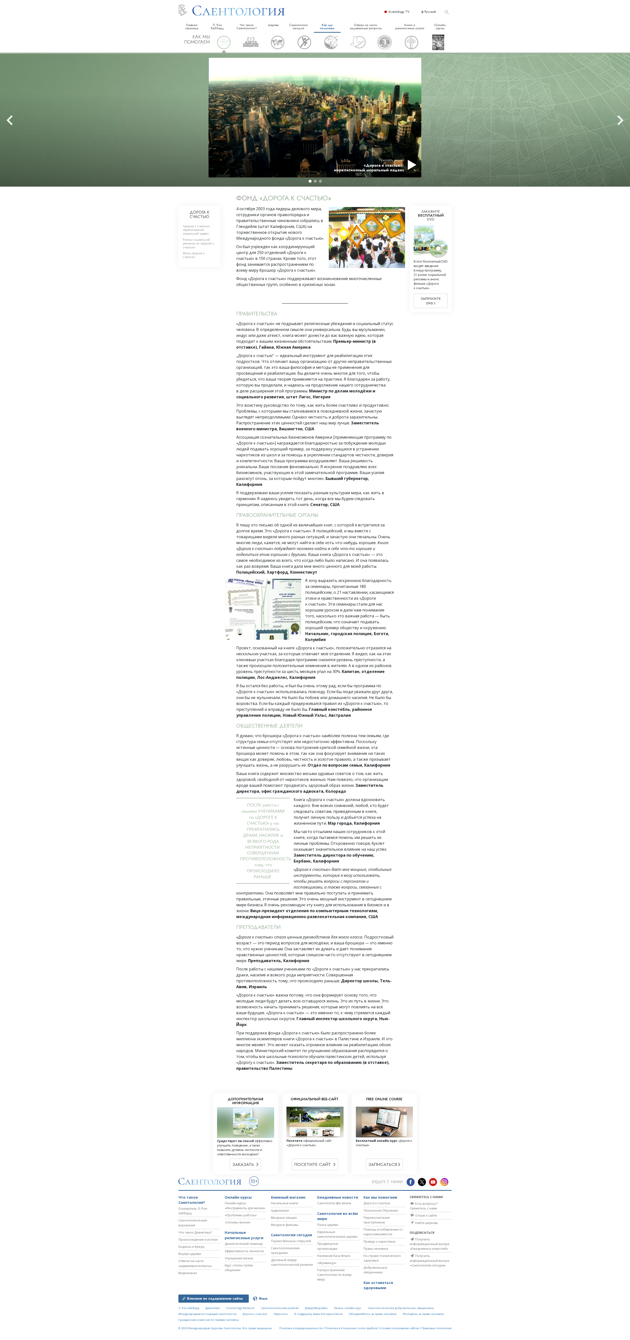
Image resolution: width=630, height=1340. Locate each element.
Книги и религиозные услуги (409, 26)
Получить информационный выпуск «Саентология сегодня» (429, 1260)
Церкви (273, 25)
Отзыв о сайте (425, 1215)
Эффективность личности (244, 1251)
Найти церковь (426, 1223)
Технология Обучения (380, 1210)
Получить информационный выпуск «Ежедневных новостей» (429, 1244)
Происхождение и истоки (198, 1239)
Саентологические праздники (285, 1250)
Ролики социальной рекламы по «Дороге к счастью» (198, 243)
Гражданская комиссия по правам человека (208, 1320)
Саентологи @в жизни (334, 1203)
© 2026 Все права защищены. (225, 1328)
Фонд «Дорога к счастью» (194, 255)
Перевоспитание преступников (376, 1219)
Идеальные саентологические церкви (337, 1234)
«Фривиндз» (326, 1263)
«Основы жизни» (238, 1222)
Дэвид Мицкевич (316, 1308)
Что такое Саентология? (246, 26)
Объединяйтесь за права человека (372, 1314)
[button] (310, 181)
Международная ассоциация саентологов (207, 1314)
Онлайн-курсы (440, 26)
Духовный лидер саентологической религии (292, 1262)
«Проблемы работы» (241, 1215)
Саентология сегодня (298, 26)
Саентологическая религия (280, 1308)
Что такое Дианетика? (195, 1232)
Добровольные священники (375, 1269)
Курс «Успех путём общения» (239, 1267)
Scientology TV (399, 11)
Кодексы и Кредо (191, 1246)
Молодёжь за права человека (423, 1314)
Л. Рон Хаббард (217, 26)
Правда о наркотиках (379, 1241)
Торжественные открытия (291, 1241)
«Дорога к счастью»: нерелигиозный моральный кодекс (197, 230)
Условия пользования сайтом (399, 1328)
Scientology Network (240, 1308)
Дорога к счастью (376, 1203)
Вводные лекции (284, 1217)
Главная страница (191, 26)
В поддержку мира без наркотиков (318, 1314)
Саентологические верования (192, 1222)
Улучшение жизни (239, 1258)
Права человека (375, 1248)
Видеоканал (187, 1273)
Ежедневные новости (337, 1197)
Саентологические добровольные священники (401, 1308)
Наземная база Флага (333, 1255)
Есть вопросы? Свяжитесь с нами (424, 1205)
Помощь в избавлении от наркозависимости (383, 1231)
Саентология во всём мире (337, 1216)
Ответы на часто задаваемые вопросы (365, 26)
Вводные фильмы (284, 1224)
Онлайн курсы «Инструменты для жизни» (245, 1205)
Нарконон (281, 1314)
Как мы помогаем (327, 26)
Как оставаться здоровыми (378, 1285)
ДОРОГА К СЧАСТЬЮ (199, 214)
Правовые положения (437, 1328)
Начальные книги (284, 1203)
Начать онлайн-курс (348, 1308)
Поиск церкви (327, 1224)
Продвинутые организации (327, 1246)
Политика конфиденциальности (301, 1328)
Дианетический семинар (244, 1243)
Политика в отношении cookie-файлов (351, 1328)
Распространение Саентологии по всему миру (334, 1274)
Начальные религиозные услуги (244, 1235)
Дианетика (212, 1308)
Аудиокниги (280, 1210)
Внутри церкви (189, 1253)
